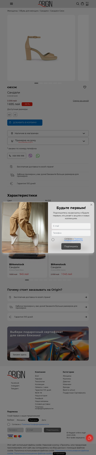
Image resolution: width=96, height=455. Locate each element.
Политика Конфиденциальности (73, 240)
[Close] (91, 205)
